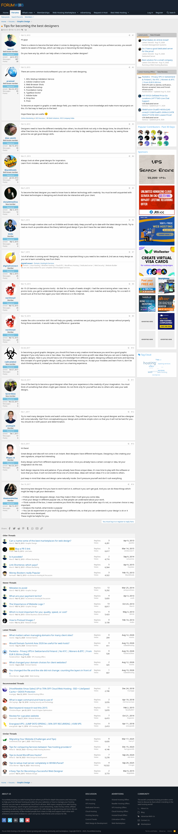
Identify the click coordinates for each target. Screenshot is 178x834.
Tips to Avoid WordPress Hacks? (25, 754)
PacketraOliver (14, 657)
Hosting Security (91, 815)
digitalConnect (10, 265)
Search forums (17, 17)
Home (5, 12)
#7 (133, 252)
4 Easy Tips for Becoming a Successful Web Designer (36, 771)
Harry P (131, 741)
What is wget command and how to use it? (31, 699)
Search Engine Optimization (42, 710)
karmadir (12, 575)
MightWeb (130, 773)
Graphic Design (31, 543)
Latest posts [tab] (143, 35)
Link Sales (28, 551)
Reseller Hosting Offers (121, 803)
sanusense (130, 559)
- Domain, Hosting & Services (37, 263)
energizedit (13, 726)
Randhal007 (130, 710)
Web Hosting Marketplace (64, 12)
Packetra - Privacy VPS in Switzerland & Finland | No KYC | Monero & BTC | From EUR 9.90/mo (158, 79)
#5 (133, 188)
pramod (10, 81)
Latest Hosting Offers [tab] (146, 72)
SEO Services (40, 118)
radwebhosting (128, 645)
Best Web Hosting (119, 12)
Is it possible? (16, 556)
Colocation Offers (118, 819)
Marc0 (5, 30)
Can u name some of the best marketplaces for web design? (40, 540)
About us (162, 831)
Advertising (85, 12)
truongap (12, 694)
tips (25, 30)
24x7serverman (128, 702)
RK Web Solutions (53, 118)
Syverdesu (10, 393)
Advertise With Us (148, 816)
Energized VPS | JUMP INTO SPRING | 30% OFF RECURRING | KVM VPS (45, 723)
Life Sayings (13, 702)
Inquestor (130, 718)
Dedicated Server (148, 56)
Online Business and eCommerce (38, 614)
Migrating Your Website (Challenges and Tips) (32, 738)
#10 (132, 348)
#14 (132, 484)
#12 (132, 412)
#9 (133, 316)
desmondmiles (10, 498)
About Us (144, 808)
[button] (34, 12)
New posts (5, 17)
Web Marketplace (118, 823)
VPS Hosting (90, 803)
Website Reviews (35, 718)
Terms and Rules (151, 831)
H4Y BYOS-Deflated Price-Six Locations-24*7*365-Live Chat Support (155, 98)
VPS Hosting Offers (38, 657)
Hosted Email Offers (119, 815)
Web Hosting (34, 676)
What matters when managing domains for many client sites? (41, 635)
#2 (133, 67)
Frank (11, 551)
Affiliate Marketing (32, 559)
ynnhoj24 (10, 425)
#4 (133, 156)
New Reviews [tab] (162, 72)
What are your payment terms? (25, 595)
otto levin (131, 757)
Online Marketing (27, 118)
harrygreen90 (129, 749)
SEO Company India (67, 118)
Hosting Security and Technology (41, 702)
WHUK (132, 614)
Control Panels (91, 819)
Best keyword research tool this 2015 (28, 707)
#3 (133, 124)
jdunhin (131, 543)
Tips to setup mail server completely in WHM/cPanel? (36, 762)
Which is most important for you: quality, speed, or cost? (38, 611)
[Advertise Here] (147, 321)
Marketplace (146, 824)
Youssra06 (13, 718)
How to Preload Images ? (22, 620)
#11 (132, 380)
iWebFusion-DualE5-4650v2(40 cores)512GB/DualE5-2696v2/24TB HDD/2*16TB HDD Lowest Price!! (158, 112)
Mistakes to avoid (18, 587)
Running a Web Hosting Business (38, 749)
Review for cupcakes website (24, 715)
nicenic (11, 638)
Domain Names (32, 638)
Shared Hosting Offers (36, 694)
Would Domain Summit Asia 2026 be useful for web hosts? (39, 643)
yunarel (12, 774)
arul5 (132, 598)
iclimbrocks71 (129, 551)
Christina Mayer (15, 710)
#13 (132, 444)
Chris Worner (14, 676)
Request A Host (101, 12)
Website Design (31, 623)
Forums (15, 12)
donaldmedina (10, 201)
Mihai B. (12, 749)
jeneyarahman (129, 590)
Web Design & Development (37, 757)
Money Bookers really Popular (24, 572)
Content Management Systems (154, 45)
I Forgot (131, 765)
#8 (133, 284)
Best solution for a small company (157, 60)
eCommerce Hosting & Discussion (39, 575)
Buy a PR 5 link (22, 548)
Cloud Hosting (91, 811)
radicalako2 (10, 361)
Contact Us (145, 820)
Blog (143, 812)
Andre (11, 623)
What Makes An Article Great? (155, 40)
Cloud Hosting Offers (120, 811)
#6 (133, 220)
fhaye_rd (10, 457)
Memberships (43, 12)
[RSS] (174, 831)
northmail (10, 297)
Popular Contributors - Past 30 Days (156, 126)
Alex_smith (10, 138)
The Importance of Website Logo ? (26, 604)
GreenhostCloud (15, 741)
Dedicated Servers (92, 807)
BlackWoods (10, 170)
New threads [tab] (155, 35)
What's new (27, 12)
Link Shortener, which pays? (23, 564)
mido (10, 234)
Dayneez (131, 567)
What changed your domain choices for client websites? (38, 662)
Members (28, 17)
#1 (133, 35)
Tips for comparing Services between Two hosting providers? (40, 746)
